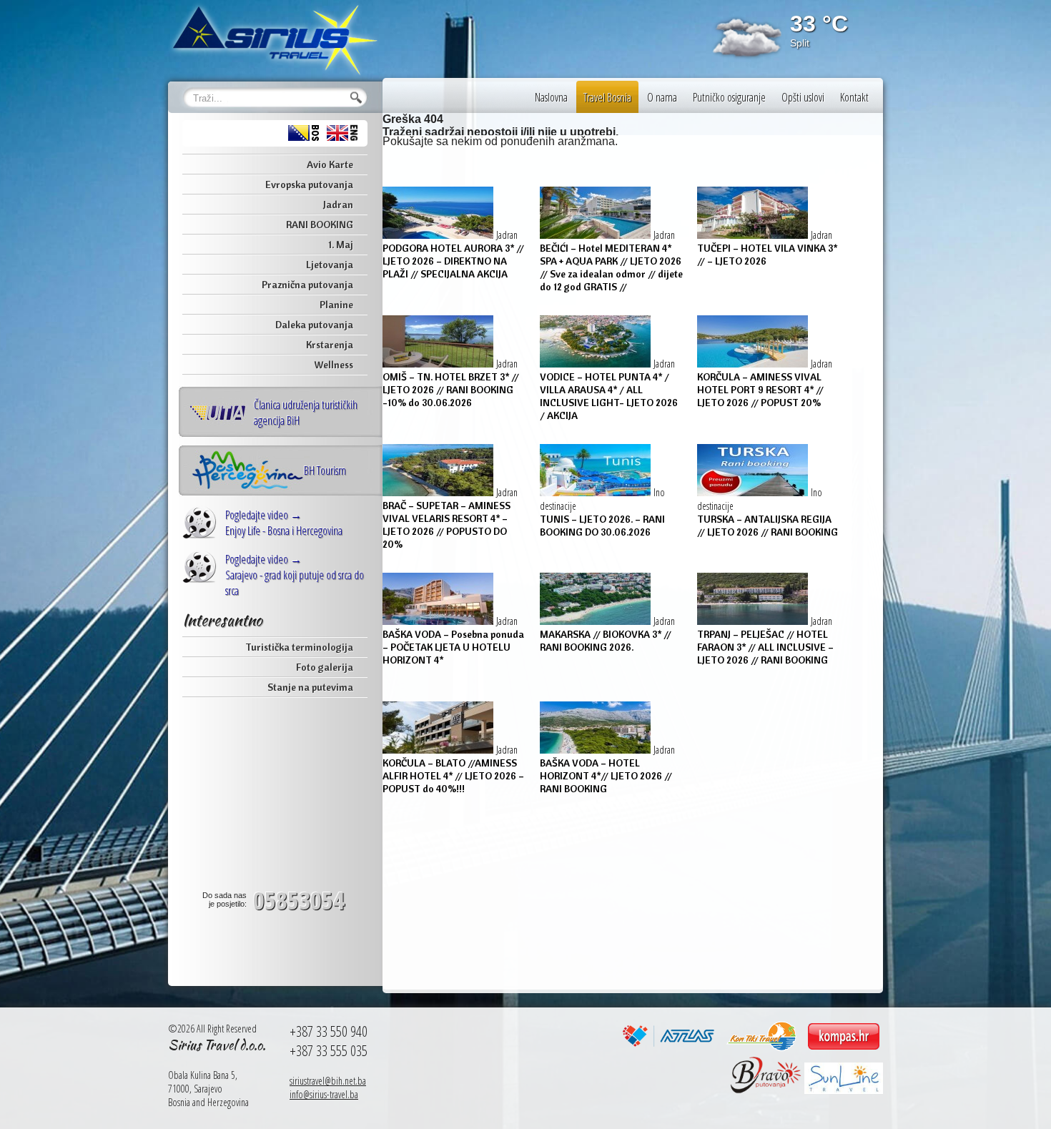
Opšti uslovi (802, 97)
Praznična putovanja (307, 284)
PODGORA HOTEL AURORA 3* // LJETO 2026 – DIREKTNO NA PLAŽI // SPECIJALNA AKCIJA (453, 261)
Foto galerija (324, 667)
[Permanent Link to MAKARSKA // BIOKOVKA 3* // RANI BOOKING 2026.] (596, 621)
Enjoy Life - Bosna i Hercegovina (283, 522)
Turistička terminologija (299, 647)
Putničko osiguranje (729, 97)
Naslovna (551, 97)
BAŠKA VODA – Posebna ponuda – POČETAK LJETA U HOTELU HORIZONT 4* (453, 647)
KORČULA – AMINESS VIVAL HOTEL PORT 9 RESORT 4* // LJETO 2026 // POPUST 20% (760, 389)
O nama (662, 97)
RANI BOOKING (319, 224)
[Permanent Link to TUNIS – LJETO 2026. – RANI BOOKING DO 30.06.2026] (596, 492)
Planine (336, 304)
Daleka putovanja (314, 324)
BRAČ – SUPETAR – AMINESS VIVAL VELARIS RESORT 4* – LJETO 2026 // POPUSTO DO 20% (446, 525)
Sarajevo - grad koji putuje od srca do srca (294, 574)
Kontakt (854, 97)
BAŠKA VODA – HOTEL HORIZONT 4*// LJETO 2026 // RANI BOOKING (606, 775)
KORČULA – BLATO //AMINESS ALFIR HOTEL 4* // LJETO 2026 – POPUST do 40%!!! (453, 775)
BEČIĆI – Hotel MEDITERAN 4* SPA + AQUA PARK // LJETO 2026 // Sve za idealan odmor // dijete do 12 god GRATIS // (611, 267)
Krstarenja (329, 344)
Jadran (338, 204)
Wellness (333, 364)
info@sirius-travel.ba (324, 1094)
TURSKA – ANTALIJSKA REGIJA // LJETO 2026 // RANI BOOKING (767, 525)
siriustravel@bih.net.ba (328, 1081)
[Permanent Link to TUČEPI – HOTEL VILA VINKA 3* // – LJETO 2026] (754, 235)
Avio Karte (330, 164)
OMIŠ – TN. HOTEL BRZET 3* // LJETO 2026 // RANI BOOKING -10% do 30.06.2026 (451, 389)
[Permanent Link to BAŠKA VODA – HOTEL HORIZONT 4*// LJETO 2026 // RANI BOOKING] (596, 750)
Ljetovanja (329, 264)
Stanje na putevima (310, 687)
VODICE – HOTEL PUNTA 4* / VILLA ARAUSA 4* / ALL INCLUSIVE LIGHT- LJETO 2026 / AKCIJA (609, 396)
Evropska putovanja (309, 184)
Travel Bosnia (607, 97)
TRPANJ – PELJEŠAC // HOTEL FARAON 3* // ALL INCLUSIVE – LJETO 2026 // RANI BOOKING (765, 647)
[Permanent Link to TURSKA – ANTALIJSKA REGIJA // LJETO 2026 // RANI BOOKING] (754, 492)
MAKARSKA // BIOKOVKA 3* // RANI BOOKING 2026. (605, 641)
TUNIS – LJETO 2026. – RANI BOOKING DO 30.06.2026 (602, 525)
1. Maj (340, 244)
